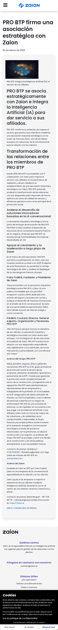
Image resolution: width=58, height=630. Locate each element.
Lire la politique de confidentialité (20, 618)
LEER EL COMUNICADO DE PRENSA (22, 508)
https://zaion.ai (17, 503)
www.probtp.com (15, 458)
